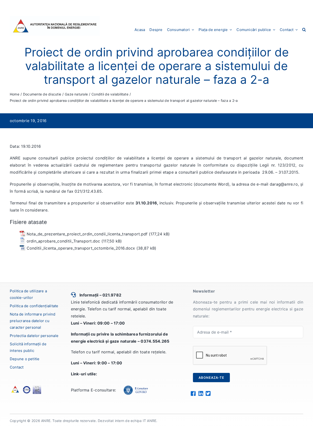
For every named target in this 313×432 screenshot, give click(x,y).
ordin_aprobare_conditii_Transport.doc (63, 241)
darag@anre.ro (284, 184)
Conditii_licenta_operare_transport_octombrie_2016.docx (81, 248)
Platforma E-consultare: (93, 390)
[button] (304, 29)
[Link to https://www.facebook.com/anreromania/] (193, 393)
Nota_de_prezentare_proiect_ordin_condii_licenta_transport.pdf (87, 234)
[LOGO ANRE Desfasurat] (55, 17)
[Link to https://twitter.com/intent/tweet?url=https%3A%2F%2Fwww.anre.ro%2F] (208, 393)
